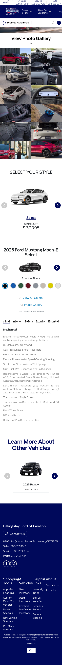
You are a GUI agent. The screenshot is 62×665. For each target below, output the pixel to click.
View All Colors (32, 297)
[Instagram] (13, 563)
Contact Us (17, 534)
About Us (51, 590)
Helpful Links (39, 581)
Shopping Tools (11, 581)
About (51, 579)
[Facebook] (6, 563)
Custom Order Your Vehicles (9, 601)
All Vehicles (26, 581)
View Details (31, 489)
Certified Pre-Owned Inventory (25, 609)
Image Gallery (32, 304)
